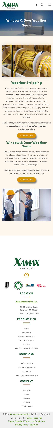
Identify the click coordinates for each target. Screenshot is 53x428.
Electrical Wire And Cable (26, 348)
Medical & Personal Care (26, 375)
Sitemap (34, 425)
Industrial (26, 371)
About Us (27, 391)
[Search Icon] (42, 5)
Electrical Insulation (26, 368)
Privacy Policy (21, 425)
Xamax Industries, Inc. (20, 414)
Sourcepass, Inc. (34, 418)
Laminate (26, 333)
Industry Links (26, 406)
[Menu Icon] (49, 5)
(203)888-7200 (32, 314)
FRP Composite (26, 364)
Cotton (26, 344)
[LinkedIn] (26, 275)
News (26, 395)
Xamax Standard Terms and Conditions (26, 421)
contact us (26, 136)
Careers (26, 399)
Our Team (26, 402)
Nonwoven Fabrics (26, 337)
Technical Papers (26, 340)
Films (26, 329)
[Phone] (37, 5)
